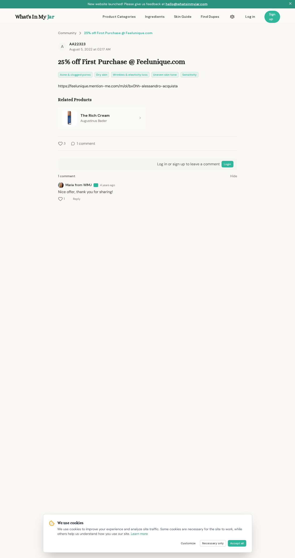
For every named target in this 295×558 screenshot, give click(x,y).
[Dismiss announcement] (290, 4)
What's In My (34, 16)
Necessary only (213, 543)
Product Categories (119, 16)
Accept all (237, 543)
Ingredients (155, 16)
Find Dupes (210, 16)
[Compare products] (232, 17)
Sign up (272, 16)
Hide (233, 176)
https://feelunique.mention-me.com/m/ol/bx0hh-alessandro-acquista (118, 86)
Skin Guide (182, 16)
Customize (188, 543)
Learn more (139, 534)
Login (227, 164)
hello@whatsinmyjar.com (187, 4)
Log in (250, 16)
